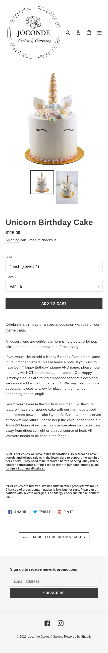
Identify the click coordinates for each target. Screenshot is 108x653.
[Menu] (99, 32)
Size (9, 257)
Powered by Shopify (77, 636)
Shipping (12, 240)
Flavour (11, 277)
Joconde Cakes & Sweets (45, 636)
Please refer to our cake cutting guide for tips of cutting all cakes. (52, 466)
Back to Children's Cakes (57, 537)
